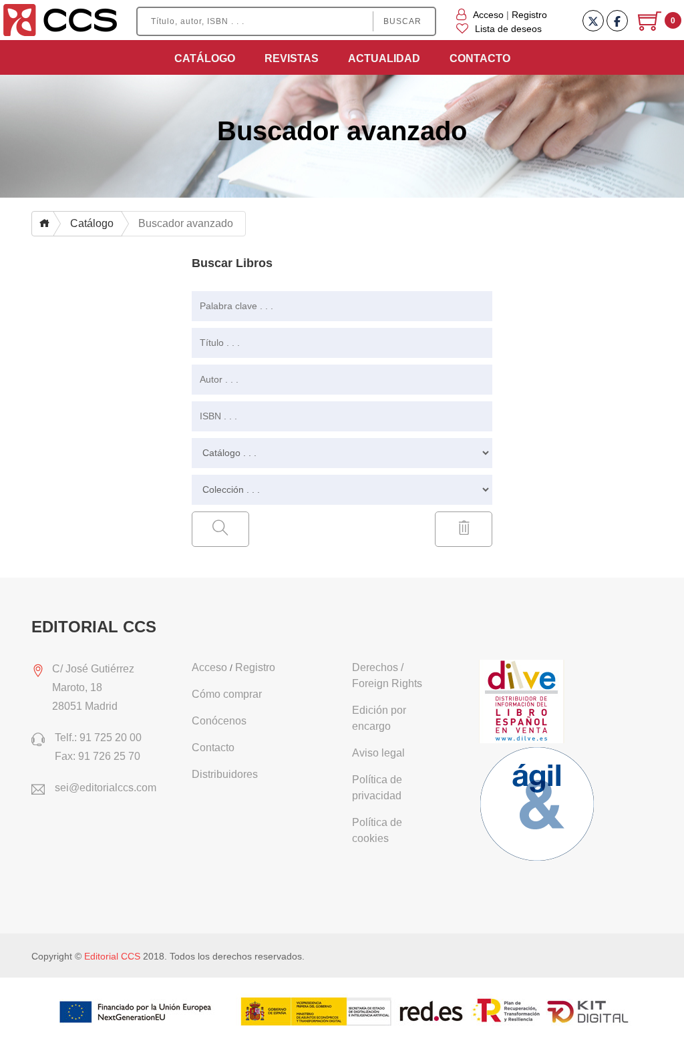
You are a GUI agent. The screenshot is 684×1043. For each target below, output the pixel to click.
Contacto (480, 58)
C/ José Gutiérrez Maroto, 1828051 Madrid (93, 687)
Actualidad (384, 58)
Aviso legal (378, 753)
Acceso (488, 14)
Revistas (292, 58)
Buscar (402, 21)
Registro (529, 14)
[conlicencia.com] (539, 806)
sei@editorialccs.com (105, 787)
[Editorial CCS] (60, 19)
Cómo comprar (227, 694)
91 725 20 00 (110, 737)
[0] (651, 26)
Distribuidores (225, 774)
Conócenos (219, 720)
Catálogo (204, 58)
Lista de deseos (508, 28)
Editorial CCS (112, 956)
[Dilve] (523, 702)
